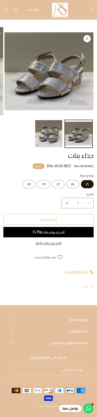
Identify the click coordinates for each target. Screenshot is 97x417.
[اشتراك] (14, 370)
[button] (91, 10)
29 (43, 184)
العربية (34, 9)
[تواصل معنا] (88, 408)
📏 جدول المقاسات (79, 272)
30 (29, 184)
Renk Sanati (45, 406)
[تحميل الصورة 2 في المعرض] (49, 134)
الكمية (90, 194)
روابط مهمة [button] (78, 320)
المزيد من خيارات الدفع (49, 243)
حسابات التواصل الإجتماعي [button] (69, 343)
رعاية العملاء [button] (79, 331)
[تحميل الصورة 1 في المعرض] (78, 134)
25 (87, 184)
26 (72, 184)
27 (58, 184)
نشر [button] (85, 286)
